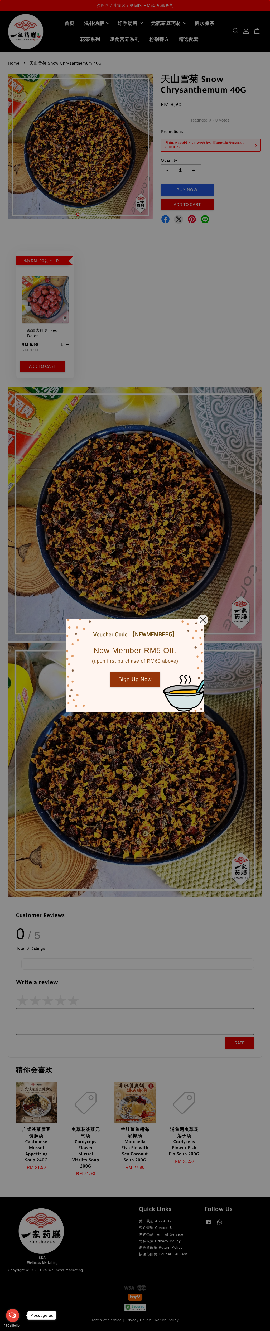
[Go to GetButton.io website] (12, 1325)
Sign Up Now (135, 679)
